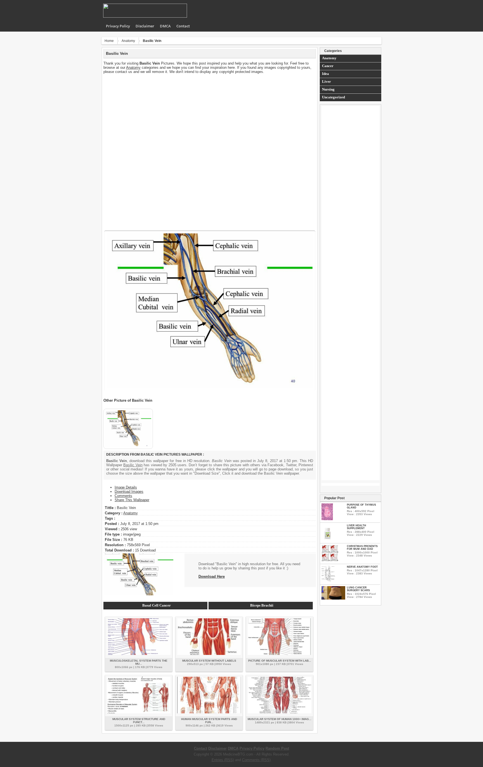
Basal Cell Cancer (156, 605)
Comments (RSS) (256, 760)
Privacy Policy (118, 26)
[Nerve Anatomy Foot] (328, 581)
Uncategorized (333, 97)
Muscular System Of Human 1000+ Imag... (279, 719)
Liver (326, 81)
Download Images (129, 491)
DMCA (165, 26)
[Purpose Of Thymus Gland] (327, 519)
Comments (123, 496)
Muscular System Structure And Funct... (138, 721)
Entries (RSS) (223, 760)
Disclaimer (145, 26)
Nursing (328, 89)
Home (109, 41)
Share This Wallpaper (132, 500)
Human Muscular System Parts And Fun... (209, 721)
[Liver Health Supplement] (327, 540)
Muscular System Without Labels (209, 660)
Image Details (126, 487)
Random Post (277, 748)
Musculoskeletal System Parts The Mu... (138, 662)
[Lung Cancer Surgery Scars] (333, 598)
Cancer (327, 66)
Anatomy (128, 41)
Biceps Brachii (261, 605)
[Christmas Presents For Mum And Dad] (329, 560)
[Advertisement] (209, 113)
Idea (325, 74)
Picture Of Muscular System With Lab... (279, 660)
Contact (183, 26)
